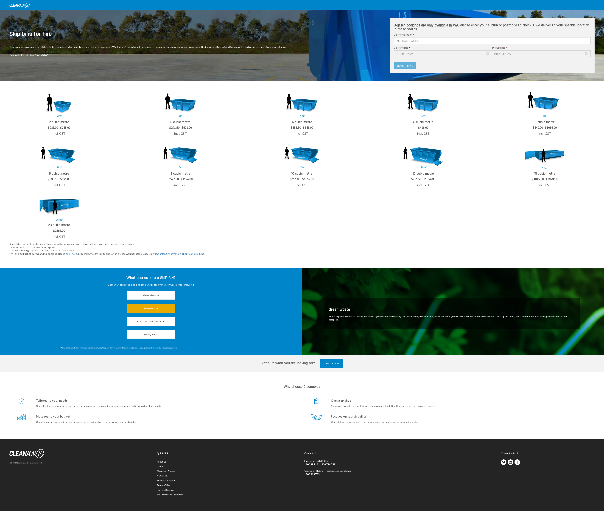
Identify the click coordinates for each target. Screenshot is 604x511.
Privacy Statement (166, 480)
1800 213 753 (311, 474)
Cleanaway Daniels (166, 471)
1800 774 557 (327, 464)
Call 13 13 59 (331, 363)
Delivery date (402, 47)
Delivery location (404, 34)
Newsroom (162, 475)
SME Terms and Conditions (170, 494)
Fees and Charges (165, 490)
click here (71, 253)
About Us (161, 461)
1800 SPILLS (311, 464)
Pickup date (499, 47)
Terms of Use (163, 485)
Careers (161, 466)
